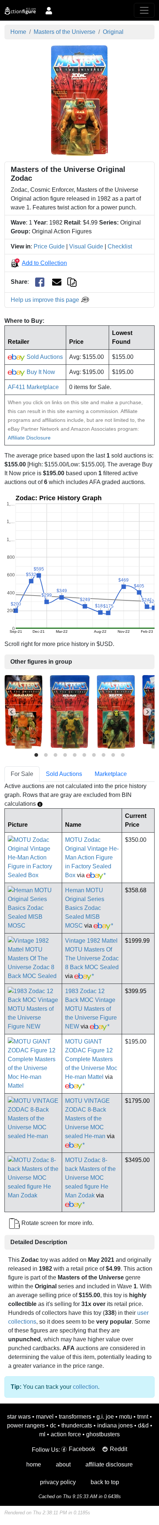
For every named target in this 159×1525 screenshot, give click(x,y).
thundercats (76, 1425)
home (33, 1464)
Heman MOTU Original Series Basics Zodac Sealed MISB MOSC (84, 908)
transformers (75, 1416)
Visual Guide (86, 246)
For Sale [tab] (22, 774)
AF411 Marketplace (33, 387)
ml (42, 1434)
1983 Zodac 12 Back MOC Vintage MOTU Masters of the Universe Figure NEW (91, 1009)
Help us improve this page (46, 300)
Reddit (118, 1449)
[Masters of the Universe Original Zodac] (79, 100)
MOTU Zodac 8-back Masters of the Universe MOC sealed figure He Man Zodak (90, 1178)
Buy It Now (40, 372)
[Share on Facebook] (39, 282)
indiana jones (115, 1425)
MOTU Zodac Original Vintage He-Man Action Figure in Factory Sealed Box (92, 857)
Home (18, 32)
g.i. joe (105, 1416)
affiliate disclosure (109, 1464)
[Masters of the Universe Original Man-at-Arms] (23, 712)
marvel (45, 1416)
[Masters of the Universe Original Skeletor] (116, 712)
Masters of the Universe (64, 32)
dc (53, 1425)
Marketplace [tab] (111, 774)
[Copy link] (72, 282)
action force (66, 1434)
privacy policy (58, 1482)
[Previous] (12, 712)
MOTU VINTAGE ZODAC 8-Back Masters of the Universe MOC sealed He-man (87, 1118)
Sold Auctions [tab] (64, 774)
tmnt (142, 1416)
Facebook (82, 1449)
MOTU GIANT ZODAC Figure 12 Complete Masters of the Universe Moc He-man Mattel (91, 1059)
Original (113, 32)
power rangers (26, 1425)
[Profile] (49, 10)
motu (125, 1416)
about (63, 1464)
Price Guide (49, 246)
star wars (19, 1416)
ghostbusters (103, 1434)
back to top (105, 1482)
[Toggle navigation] (144, 10)
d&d (143, 1425)
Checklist (120, 246)
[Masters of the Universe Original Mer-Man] (69, 712)
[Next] (147, 712)
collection (85, 1387)
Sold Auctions (44, 357)
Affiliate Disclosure (29, 438)
